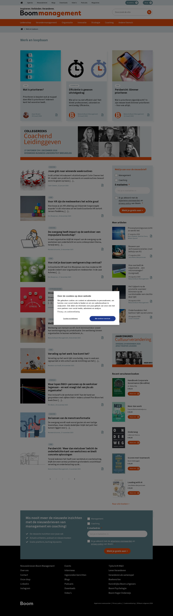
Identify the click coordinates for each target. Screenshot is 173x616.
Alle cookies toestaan (102, 319)
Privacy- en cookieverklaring (68, 312)
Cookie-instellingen (70, 318)
